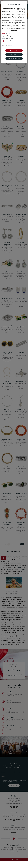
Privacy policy (14, 30)
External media (9, 38)
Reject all (14, 54)
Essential (7, 33)
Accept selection (14, 58)
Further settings (7, 45)
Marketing (8, 36)
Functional (8, 41)
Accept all (14, 50)
